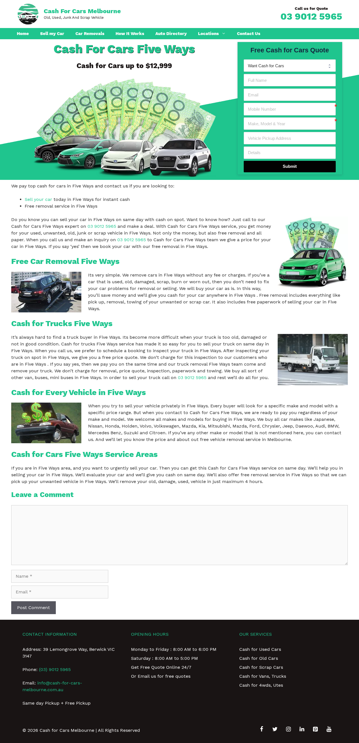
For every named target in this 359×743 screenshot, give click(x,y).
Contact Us (248, 33)
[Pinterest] (315, 729)
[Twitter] (274, 729)
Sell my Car (52, 33)
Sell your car (38, 199)
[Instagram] (288, 729)
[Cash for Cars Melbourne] (28, 13)
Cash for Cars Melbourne (82, 11)
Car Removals (89, 33)
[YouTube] (328, 729)
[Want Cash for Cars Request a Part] (290, 65)
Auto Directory (171, 33)
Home (23, 33)
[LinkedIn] (301, 729)
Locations (208, 33)
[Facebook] (261, 729)
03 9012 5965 (311, 16)
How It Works (130, 33)
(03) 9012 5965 (55, 669)
